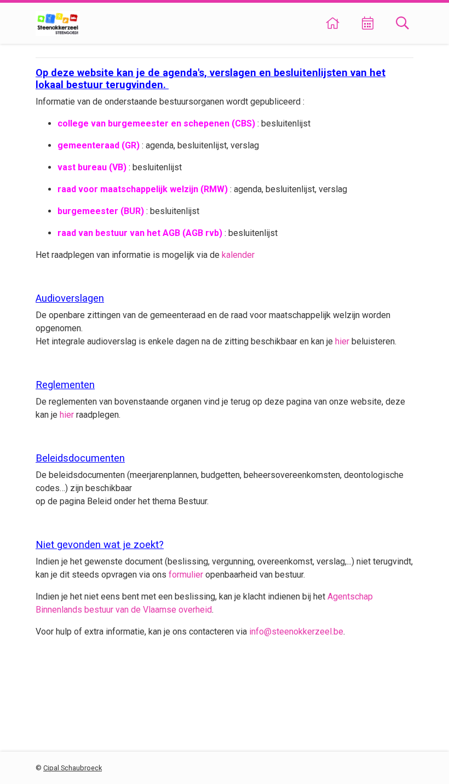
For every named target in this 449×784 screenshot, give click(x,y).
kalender (238, 255)
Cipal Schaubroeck (72, 768)
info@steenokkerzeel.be (296, 631)
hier (342, 341)
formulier (186, 574)
